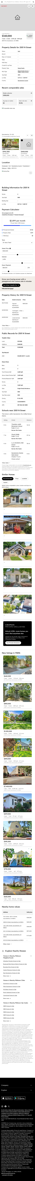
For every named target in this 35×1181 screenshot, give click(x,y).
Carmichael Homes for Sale (10, 995)
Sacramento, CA (11, 40)
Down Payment (6, 265)
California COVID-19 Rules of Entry (16, 1115)
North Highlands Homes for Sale (11, 992)
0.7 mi (28, 435)
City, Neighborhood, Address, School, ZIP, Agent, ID (17, 1)
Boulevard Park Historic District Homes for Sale (15, 964)
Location (24, 478)
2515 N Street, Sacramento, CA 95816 (13, 940)
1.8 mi (28, 443)
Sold (19, 51)
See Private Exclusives (13, 643)
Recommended (7, 478)
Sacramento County (23, 80)
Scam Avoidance (13, 1111)
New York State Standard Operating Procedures (16, 1163)
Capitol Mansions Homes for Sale (11, 970)
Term (3, 240)
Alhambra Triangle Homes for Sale (12, 961)
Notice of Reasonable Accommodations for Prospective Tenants (15, 1164)
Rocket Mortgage (19, 214)
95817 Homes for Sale (8, 1015)
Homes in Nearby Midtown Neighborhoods (12, 957)
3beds (3, 38)
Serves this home (16, 430)
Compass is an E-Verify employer (9, 1113)
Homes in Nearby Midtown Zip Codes (15, 1003)
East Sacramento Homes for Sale (11, 973)
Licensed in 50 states (7, 1175)
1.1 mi (28, 453)
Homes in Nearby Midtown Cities (14, 980)
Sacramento (26, 166)
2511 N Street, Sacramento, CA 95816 (13, 931)
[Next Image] (30, 498)
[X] (9, 1106)
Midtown (4, 168)
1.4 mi (28, 425)
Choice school (15, 459)
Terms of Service (29, 1110)
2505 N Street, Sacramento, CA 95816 (13, 922)
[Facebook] (6, 1106)
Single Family (21, 68)
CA (9, 166)
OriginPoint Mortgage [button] (7, 214)
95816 (17, 40)
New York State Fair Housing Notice (14, 1162)
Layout (5, 482)
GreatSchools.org (27, 465)
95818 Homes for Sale (8, 1018)
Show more (6, 976)
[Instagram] (3, 1106)
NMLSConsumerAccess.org (8, 1173)
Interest (4, 257)
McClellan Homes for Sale (9, 989)
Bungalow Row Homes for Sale (11, 967)
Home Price (5, 248)
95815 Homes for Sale (8, 1012)
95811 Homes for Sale (8, 1009)
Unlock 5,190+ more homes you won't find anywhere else (16, 632)
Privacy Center (5, 1111)
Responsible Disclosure (24, 1111)
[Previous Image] (5, 498)
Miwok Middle (15, 434)
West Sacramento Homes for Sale (11, 986)
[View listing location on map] (30, 36)
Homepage (5, 166)
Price (16, 478)
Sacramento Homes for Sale (10, 983)
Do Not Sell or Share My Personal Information (12, 1110)
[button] (2, 2)
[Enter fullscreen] (30, 173)
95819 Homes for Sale (8, 1006)
